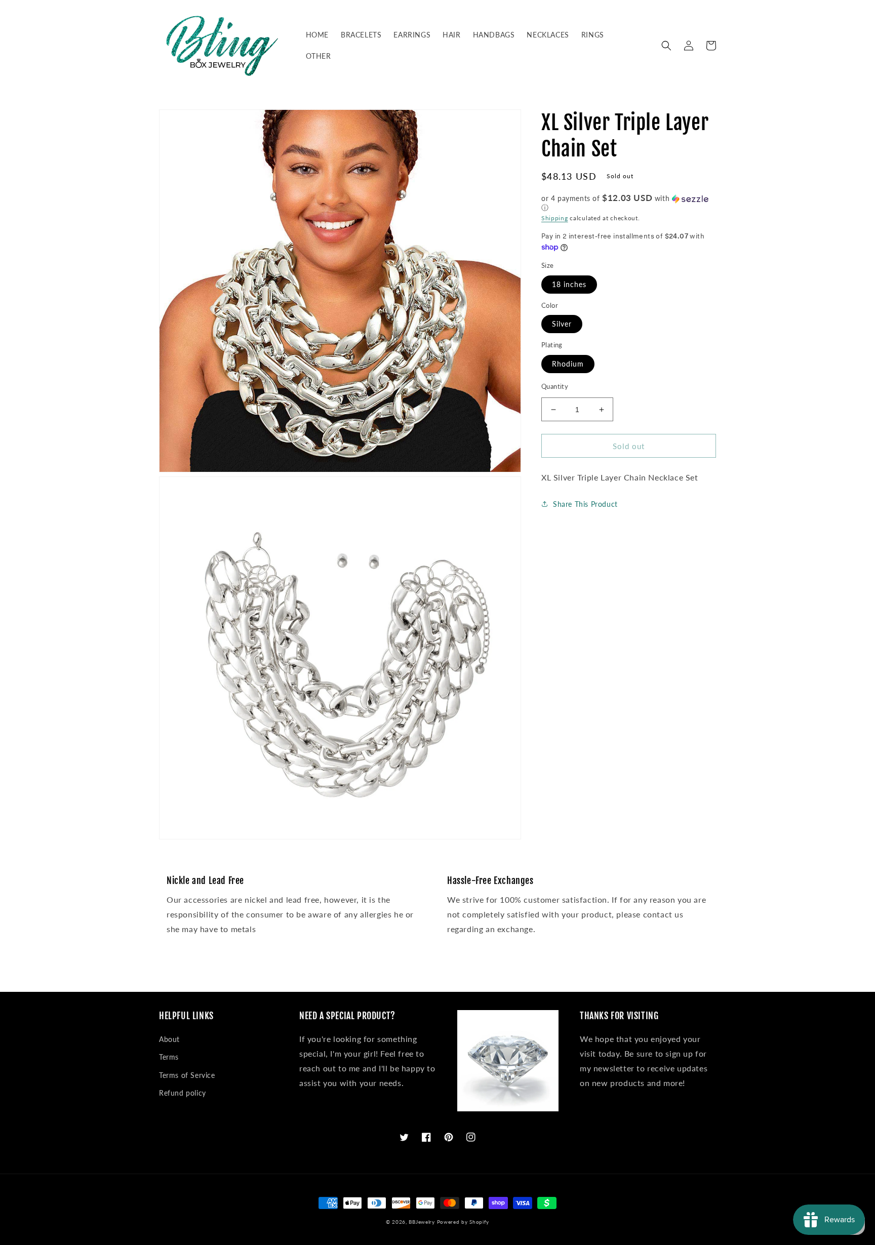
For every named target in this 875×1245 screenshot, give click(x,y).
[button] (666, 45)
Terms (169, 1057)
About (169, 1039)
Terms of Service (187, 1075)
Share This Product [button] (585, 504)
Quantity (554, 386)
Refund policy (182, 1093)
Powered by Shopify (463, 1222)
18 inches (569, 284)
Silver (562, 323)
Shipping (554, 218)
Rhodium (568, 363)
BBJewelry (421, 1222)
